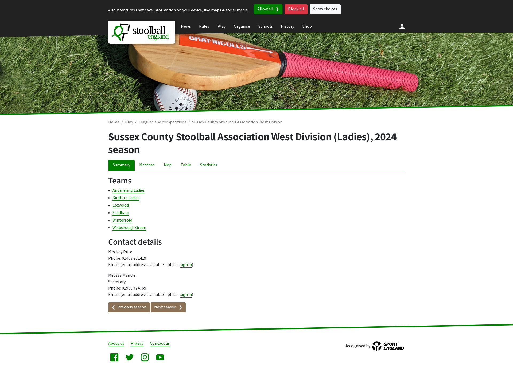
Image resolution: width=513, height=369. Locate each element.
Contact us (160, 343)
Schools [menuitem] (265, 26)
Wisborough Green (129, 227)
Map (168, 165)
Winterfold (122, 220)
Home (113, 122)
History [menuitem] (287, 26)
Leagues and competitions (162, 122)
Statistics (208, 165)
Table (186, 165)
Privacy (137, 343)
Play (129, 122)
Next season (165, 307)
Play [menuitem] (221, 26)
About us (116, 343)
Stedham (120, 212)
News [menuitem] (186, 26)
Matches (147, 165)
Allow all (265, 9)
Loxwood (120, 205)
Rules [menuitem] (204, 26)
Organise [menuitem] (242, 26)
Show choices (325, 9)
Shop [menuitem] (307, 26)
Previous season (131, 307)
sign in (186, 264)
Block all (296, 9)
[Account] (402, 27)
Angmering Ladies (128, 190)
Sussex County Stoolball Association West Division (237, 122)
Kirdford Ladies (125, 197)
